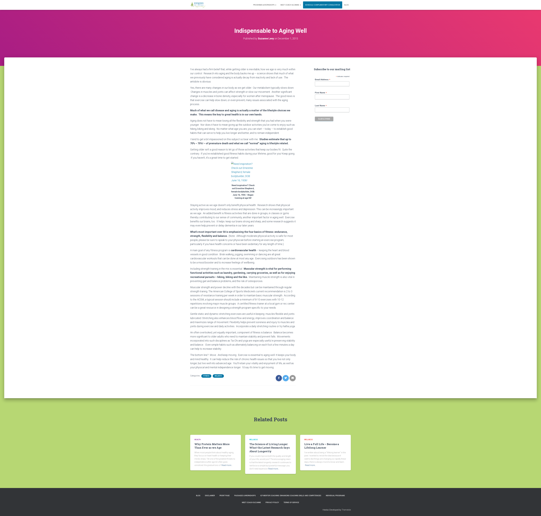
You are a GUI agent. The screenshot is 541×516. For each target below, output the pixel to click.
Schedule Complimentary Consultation (322, 5)
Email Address (322, 79)
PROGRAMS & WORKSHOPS (264, 5)
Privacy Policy (272, 502)
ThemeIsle (346, 510)
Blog (346, 5)
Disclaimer (210, 496)
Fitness (206, 376)
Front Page (224, 496)
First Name (321, 92)
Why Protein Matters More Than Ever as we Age (212, 445)
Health (197, 440)
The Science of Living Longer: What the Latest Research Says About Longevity (269, 447)
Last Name (321, 105)
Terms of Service (291, 502)
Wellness (218, 376)
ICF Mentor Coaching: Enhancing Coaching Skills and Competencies (290, 496)
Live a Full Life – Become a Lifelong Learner (321, 445)
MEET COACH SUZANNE (290, 5)
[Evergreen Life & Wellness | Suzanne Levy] (197, 4)
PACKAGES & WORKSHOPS (245, 496)
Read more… (226, 465)
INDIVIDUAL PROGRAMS (335, 496)
